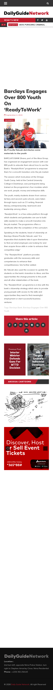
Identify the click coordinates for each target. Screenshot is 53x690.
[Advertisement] (26, 57)
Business (9, 120)
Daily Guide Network (20, 684)
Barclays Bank (16, 307)
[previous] (7, 448)
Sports (13, 25)
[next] (45, 448)
